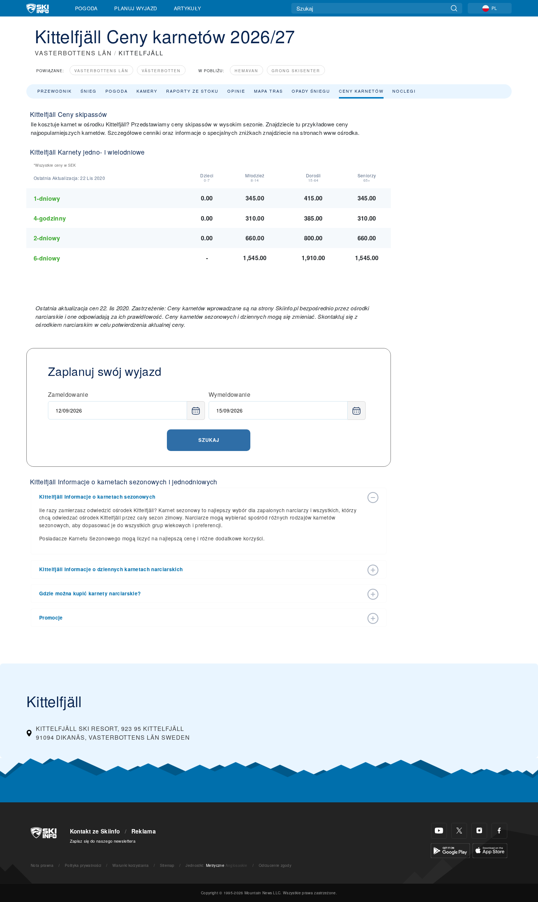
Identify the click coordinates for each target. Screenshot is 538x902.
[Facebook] (499, 831)
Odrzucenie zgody (275, 865)
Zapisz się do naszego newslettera (103, 841)
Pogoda (86, 8)
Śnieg (89, 91)
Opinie (236, 91)
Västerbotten (161, 70)
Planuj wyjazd (135, 8)
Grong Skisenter (296, 70)
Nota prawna (42, 865)
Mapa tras (268, 91)
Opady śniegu (311, 91)
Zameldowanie (68, 394)
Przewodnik (54, 91)
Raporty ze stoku (192, 91)
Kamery (147, 91)
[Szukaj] (454, 8)
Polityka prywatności (83, 865)
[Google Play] (450, 850)
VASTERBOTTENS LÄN (73, 53)
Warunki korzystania (130, 865)
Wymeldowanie (229, 394)
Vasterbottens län (101, 70)
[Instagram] (479, 831)
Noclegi (404, 91)
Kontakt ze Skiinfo (95, 831)
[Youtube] (439, 831)
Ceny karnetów (361, 91)
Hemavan (246, 70)
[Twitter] (459, 831)
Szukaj (208, 439)
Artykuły (187, 8)
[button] (201, 497)
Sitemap (167, 865)
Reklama (143, 831)
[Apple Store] (489, 850)
